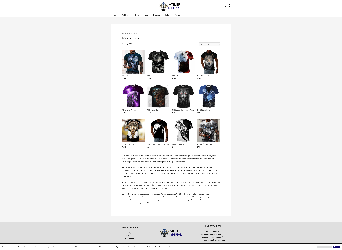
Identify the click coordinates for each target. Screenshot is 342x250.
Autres (177, 15)
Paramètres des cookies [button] (324, 247)
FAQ (129, 233)
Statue (114, 15)
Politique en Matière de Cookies (212, 240)
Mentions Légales (212, 231)
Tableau (125, 15)
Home (124, 33)
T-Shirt (136, 15)
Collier (167, 15)
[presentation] (118, 15)
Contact (129, 236)
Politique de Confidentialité (212, 237)
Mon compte (129, 239)
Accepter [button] (336, 247)
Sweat (146, 15)
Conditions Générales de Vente (212, 234)
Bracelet (156, 15)
